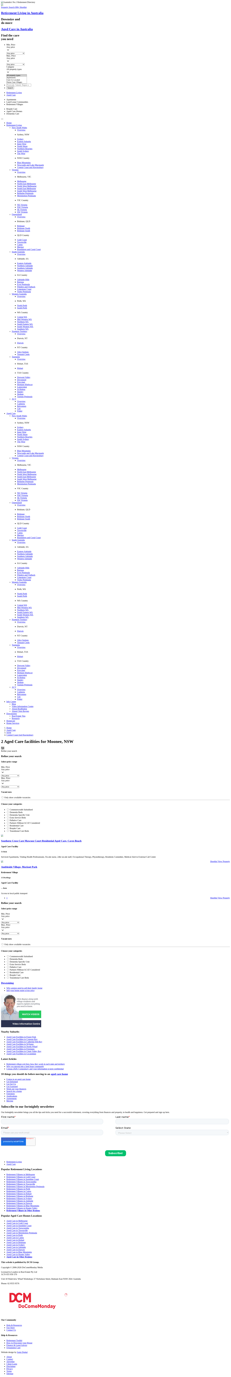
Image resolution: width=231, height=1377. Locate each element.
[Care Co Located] (17, 80)
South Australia (18, 252)
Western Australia (19, 294)
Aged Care (11, 95)
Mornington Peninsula (26, 196)
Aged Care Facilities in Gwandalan (21, 1054)
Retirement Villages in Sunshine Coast (22, 1179)
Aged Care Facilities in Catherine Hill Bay (24, 1042)
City (19, 408)
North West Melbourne (26, 186)
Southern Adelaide (25, 268)
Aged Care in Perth (14, 1235)
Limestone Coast (24, 289)
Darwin (20, 343)
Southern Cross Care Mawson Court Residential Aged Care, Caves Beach (41, 840)
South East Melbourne (26, 188)
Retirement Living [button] (14, 125)
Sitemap (9, 1373)
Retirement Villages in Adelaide (19, 1201)
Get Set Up (11, 1084)
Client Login (11, 1364)
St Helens (21, 389)
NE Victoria (22, 205)
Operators (10, 1094)
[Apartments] (17, 78)
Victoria (15, 170)
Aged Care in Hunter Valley (18, 1254)
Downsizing (7, 983)
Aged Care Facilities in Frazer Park (21, 1037)
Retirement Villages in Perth (18, 1189)
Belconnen (21, 406)
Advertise (10, 1361)
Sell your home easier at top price (20, 990)
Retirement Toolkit (14, 1340)
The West (21, 153)
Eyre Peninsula (23, 284)
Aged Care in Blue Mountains (19, 1252)
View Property (224, 861)
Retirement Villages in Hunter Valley (21, 1208)
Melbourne (21, 181)
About (9, 1357)
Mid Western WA (24, 319)
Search (10, 88)
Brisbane (21, 226)
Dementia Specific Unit (19, 815)
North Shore (22, 146)
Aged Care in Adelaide (16, 1247)
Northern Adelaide (25, 266)
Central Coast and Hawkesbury (30, 167)
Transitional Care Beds (19, 831)
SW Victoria (22, 212)
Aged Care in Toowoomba (17, 1228)
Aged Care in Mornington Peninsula (21, 1233)
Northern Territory (19, 331)
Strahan (20, 394)
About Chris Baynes (20, 711)
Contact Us (11, 1330)
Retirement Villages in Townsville (20, 1184)
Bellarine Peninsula (25, 193)
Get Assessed (12, 1086)
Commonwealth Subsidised (21, 809)
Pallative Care (15, 820)
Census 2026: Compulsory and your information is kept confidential (35, 1069)
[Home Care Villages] (17, 82)
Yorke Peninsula (24, 291)
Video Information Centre (22, 706)
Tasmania (16, 357)
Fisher (19, 411)
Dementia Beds (16, 812)
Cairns (20, 244)
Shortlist (214, 861)
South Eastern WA (25, 324)
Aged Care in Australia (17, 29)
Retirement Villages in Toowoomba (21, 1182)
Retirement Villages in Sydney (19, 1198)
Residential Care (17, 826)
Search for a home (14, 1091)
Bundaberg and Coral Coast (29, 249)
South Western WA (25, 326)
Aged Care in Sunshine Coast (18, 1225)
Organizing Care (13, 1348)
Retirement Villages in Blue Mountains (22, 1206)
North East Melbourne (26, 184)
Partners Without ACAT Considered (25, 823)
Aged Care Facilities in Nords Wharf (21, 1046)
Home (9, 123)
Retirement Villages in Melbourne (20, 1174)
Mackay (20, 247)
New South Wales (19, 127)
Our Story (10, 1328)
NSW (8, 732)
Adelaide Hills (23, 279)
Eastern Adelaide (24, 263)
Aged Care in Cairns (15, 1238)
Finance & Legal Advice (16, 1345)
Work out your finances (16, 1089)
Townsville (21, 242)
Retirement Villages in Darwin (19, 1203)
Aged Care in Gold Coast (17, 1223)
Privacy (9, 1369)
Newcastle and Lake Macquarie (30, 165)
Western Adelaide (24, 270)
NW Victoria (22, 207)
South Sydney (23, 151)
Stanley (20, 392)
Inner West (21, 144)
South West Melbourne (26, 191)
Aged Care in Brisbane (16, 1242)
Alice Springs (23, 352)
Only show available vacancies (17, 797)
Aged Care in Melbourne (17, 1221)
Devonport (21, 380)
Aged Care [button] (11, 413)
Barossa (20, 282)
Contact (9, 1359)
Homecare (10, 721)
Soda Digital (22, 1352)
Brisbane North (23, 228)
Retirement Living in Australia (22, 13)
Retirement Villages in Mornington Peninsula (25, 1186)
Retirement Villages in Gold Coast (20, 1177)
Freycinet (21, 382)
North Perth (22, 305)
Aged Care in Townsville (17, 1230)
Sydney (20, 139)
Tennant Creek (23, 354)
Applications (11, 1096)
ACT (14, 399)
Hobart (20, 368)
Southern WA (23, 329)
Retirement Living (14, 92)
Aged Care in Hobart (15, 1240)
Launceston (22, 387)
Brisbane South (23, 231)
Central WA (22, 317)
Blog (14, 704)
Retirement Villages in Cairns (18, 1191)
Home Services (12, 723)
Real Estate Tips (18, 716)
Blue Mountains (24, 162)
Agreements (11, 1098)
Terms (9, 1371)
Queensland (17, 214)
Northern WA (23, 322)
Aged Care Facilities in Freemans (20, 1049)
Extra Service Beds (18, 818)
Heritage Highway (25, 384)
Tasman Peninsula (24, 396)
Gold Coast (22, 240)
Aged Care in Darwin (15, 1250)
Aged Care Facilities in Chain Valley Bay (23, 1051)
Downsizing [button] (11, 713)
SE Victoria (22, 209)
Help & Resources (14, 1325)
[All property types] (17, 75)
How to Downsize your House (19, 1343)
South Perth (22, 308)
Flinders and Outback (26, 287)
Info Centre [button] (11, 701)
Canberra (21, 404)
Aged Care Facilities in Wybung (20, 1044)
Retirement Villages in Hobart (19, 1194)
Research (16, 718)
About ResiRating (19, 709)
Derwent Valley (23, 377)
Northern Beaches (24, 149)
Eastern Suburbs (24, 141)
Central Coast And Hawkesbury (19, 735)
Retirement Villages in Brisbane (19, 1196)
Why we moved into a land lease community (25, 1066)
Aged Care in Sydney (15, 1245)
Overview (21, 130)
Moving (9, 1101)
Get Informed (12, 1082)
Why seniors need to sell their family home (24, 988)
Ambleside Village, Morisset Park (19, 867)
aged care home (59, 1074)
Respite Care (15, 828)
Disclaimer (11, 1366)
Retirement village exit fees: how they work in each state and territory (35, 1064)
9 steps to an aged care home (18, 1079)
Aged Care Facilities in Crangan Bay (22, 1039)
